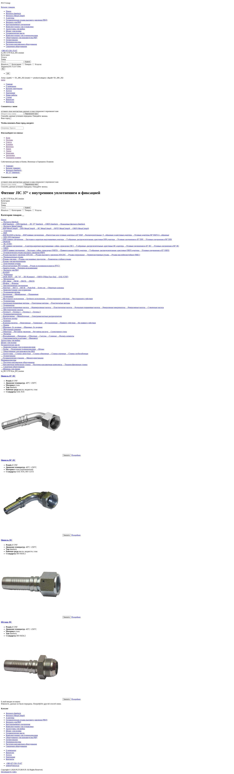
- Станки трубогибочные (77, 354)
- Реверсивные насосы (136, 307)
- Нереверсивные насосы (40, 307)
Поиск (8, 11)
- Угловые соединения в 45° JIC (138, 246)
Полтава (9, 140)
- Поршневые (32, 294)
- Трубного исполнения (34, 299)
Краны (6, 325)
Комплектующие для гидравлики (20, 27)
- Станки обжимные (40, 354)
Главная (9, 84)
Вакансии (10, 99)
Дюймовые (8, 274)
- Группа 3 (35, 312)
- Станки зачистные (22, 354)
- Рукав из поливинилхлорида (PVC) (44, 266)
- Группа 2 (26, 312)
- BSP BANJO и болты (11, 235)
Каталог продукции (14, 88)
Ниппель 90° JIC (8, 460)
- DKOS (30, 281)
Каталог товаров (8, 7)
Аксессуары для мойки (15, 29)
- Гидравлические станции (12, 358)
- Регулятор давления (21, 332)
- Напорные (21, 336)
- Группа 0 (6, 312)
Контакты (10, 102)
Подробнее (76, 455)
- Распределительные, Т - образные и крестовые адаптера (107, 235)
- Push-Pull (31, 288)
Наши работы (11, 95)
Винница (10, 147)
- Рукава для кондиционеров (13, 261)
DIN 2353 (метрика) (11, 237)
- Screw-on (41, 288)
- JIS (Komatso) (28, 277)
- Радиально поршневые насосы (87, 307)
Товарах (28, 64)
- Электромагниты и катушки (14, 338)
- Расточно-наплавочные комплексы (47, 365)
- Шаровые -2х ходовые (11, 327)
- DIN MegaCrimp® (26, 228)
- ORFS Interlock (50, 224)
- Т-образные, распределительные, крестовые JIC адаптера (99, 246)
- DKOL (23, 281)
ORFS (5, 248)
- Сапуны (42, 336)
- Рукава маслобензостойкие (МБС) (125, 255)
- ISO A (14, 288)
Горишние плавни (13, 158)
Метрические (9, 279)
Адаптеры (10, 18)
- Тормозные (37, 323)
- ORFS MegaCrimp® (80, 228)
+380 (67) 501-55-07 (9, 51)
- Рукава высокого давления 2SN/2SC (50, 255)
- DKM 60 (5, 242)
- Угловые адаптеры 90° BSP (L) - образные (150, 235)
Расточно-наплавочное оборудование (21, 44)
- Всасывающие (8, 336)
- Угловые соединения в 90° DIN (158, 239)
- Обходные (32, 336)
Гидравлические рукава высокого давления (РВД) (26, 20)
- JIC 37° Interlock (35, 224)
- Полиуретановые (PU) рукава (14, 266)
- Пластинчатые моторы (59, 303)
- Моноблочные (22, 316)
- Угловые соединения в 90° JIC (165, 246)
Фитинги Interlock (13, 13)
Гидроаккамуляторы (11, 292)
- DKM (15, 281)
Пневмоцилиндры (13, 42)
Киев (8, 138)
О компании (11, 86)
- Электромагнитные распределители (46, 316)
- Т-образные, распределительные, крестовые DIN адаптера (89, 239)
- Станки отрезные (57, 354)
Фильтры (7, 334)
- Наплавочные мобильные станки (16, 365)
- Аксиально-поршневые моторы (15, 303)
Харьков (9, 144)
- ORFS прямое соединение (13, 250)
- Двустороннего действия (81, 299)
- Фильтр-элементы (65, 336)
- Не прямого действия (86, 323)
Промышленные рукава (13, 257)
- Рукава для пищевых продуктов (31, 259)
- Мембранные (19, 294)
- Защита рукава (8, 268)
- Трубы (5, 349)
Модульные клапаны (12, 329)
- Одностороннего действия (57, 299)
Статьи (9, 97)
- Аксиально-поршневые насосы (15, 307)
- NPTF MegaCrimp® (61, 228)
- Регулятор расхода (40, 332)
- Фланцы (14, 283)
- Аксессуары (7, 354)
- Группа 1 (16, 312)
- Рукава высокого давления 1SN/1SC (17, 255)
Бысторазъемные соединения (18, 24)
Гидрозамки (8, 296)
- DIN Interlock (21, 224)
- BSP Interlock (7, 224)
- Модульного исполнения (12, 299)
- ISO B (22, 288)
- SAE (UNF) (62, 277)
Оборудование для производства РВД (21, 38)
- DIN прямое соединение (12, 239)
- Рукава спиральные (75, 255)
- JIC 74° (17, 277)
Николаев (10, 153)
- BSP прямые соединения (32, 235)
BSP (5, 233)
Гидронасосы (8, 305)
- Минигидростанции (33, 358)
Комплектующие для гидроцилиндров (22, 35)
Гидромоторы (9, 301)
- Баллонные (7, 294)
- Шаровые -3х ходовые (32, 327)
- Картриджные (8, 316)
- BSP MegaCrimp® (9, 228)
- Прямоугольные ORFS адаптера (72, 250)
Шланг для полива (13, 31)
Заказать (66, 455)
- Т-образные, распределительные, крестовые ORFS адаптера (113, 250)
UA (8, 73)
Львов (8, 149)
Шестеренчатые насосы (13, 310)
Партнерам (10, 93)
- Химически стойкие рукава (58, 259)
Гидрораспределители (12, 314)
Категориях (16, 64)
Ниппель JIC (6, 540)
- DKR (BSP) (7, 277)
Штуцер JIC (6, 622)
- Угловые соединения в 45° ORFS (154, 250)
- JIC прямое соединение (12, 246)
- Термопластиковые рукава (97, 255)
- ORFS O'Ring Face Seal (46, 277)
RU (3, 69)
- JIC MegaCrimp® (43, 228)
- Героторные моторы (39, 303)
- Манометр (32, 338)
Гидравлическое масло (15, 33)
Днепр (8, 151)
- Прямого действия (67, 323)
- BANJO (5, 272)
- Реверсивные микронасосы (113, 307)
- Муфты (5, 283)
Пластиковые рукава (12, 264)
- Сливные (52, 336)
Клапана (6, 321)
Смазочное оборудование (16, 46)
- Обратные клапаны (55, 288)
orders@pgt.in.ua (12, 765)
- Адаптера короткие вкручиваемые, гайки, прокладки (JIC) (48, 246)
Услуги (9, 91)
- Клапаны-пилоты (9, 323)
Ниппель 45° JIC (8, 376)
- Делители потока (9, 318)
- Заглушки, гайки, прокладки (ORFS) (41, 250)
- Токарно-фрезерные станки (75, 365)
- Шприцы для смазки (10, 369)
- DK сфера (6, 281)
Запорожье (10, 155)
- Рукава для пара (9, 259)
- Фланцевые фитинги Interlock (71, 224)
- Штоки (40, 349)
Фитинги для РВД (13, 22)
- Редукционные (50, 323)
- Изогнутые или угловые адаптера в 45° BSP (63, 235)
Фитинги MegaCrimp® (15, 16)
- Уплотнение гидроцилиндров (22, 349)
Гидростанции (12, 40)
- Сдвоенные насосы (155, 307)
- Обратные (6, 332)
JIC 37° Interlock (13, 172)
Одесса (9, 142)
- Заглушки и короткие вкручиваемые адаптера (44, 239)
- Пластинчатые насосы (62, 307)
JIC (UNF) (7, 244)
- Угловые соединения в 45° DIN (129, 239)
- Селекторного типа (58, 332)
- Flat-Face (6, 288)
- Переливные (24, 323)
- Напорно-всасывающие (26, 268)
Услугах (37, 64)
